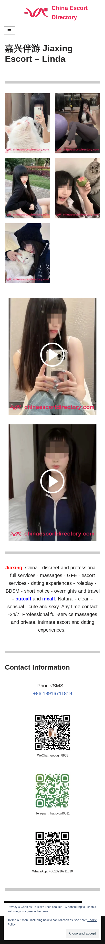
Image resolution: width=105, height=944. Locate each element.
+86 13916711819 (52, 693)
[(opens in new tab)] (52, 413)
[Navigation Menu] (9, 31)
